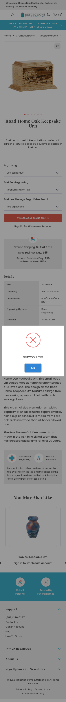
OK (33, 368)
